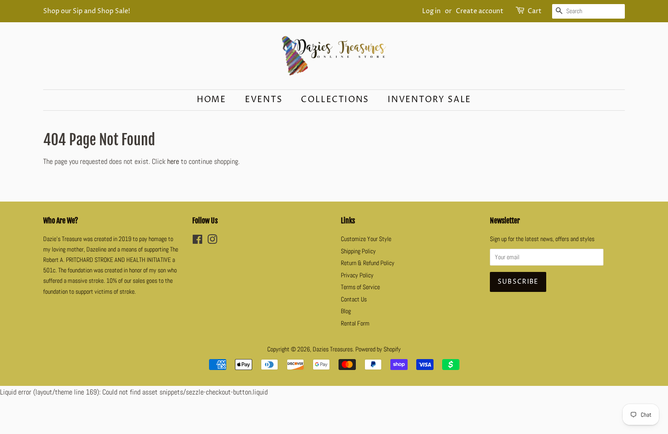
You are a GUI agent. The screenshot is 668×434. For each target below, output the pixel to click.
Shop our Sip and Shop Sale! (86, 11)
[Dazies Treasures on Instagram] (212, 241)
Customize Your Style (366, 239)
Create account (479, 11)
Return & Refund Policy (367, 263)
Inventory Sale (429, 99)
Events (264, 99)
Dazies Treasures (333, 349)
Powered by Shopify (378, 349)
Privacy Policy (357, 275)
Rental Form (355, 323)
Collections (335, 99)
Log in (431, 11)
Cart (535, 11)
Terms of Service (360, 287)
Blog (346, 311)
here (173, 161)
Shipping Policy (358, 251)
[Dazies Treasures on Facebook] (197, 241)
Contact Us (354, 299)
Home (211, 99)
